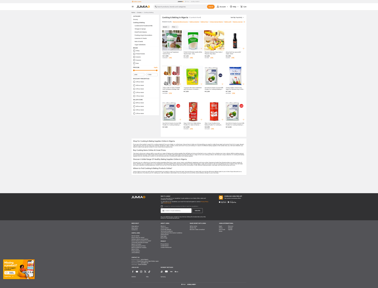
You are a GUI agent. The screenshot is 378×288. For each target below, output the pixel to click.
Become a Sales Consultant (197, 229)
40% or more (140, 85)
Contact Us (135, 229)
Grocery (139, 12)
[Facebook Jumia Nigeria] (133, 272)
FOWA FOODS (140, 54)
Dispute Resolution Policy (139, 246)
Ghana (220, 227)
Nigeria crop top (238, 22)
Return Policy (135, 249)
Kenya (220, 231)
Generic (138, 57)
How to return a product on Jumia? (141, 240)
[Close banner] (33, 261)
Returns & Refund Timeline (139, 247)
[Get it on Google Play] (232, 202)
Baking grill (227, 22)
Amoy (137, 50)
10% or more (140, 96)
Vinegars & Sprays (140, 29)
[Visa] (171, 272)
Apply (156, 67)
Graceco (138, 60)
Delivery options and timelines (140, 239)
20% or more (140, 92)
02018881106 (144, 262)
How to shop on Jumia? (138, 237)
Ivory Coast (222, 229)
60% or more (140, 106)
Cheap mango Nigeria (216, 22)
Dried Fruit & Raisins (141, 32)
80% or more (140, 103)
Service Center (135, 235)
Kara (137, 63)
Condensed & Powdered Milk (143, 26)
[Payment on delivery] (162, 272)
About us (163, 226)
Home (133, 12)
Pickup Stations (136, 251)
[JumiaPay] (187, 1)
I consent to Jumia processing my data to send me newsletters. (181, 206)
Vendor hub (193, 227)
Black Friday (164, 238)
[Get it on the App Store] (222, 202)
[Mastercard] (166, 272)
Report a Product (136, 244)
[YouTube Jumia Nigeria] (137, 272)
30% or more (140, 89)
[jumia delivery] (195, 1)
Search (211, 6)
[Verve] (176, 272)
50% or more (140, 82)
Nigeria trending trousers (180, 22)
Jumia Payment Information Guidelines (171, 232)
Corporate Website (166, 229)
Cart (244, 7)
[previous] (163, 22)
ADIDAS (134, 276)
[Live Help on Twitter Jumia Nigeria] (145, 272)
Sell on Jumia (137, 1)
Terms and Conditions (167, 231)
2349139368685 (142, 264)
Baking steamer (194, 22)
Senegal (230, 227)
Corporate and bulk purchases (140, 242)
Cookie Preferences (166, 247)
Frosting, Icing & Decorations (143, 35)
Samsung (163, 276)
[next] (244, 22)
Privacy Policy (204, 201)
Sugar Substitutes (140, 44)
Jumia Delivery (136, 252)
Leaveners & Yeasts (141, 38)
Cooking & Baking (139, 22)
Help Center (135, 228)
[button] (180, 48)
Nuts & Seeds (139, 41)
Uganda (230, 229)
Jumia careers (164, 227)
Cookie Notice (167, 203)
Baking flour (204, 22)
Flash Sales (163, 236)
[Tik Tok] (149, 272)
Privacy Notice (165, 244)
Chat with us (135, 226)
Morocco (230, 226)
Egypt (220, 226)
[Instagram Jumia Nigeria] (141, 272)
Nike (147, 276)
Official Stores (165, 234)
